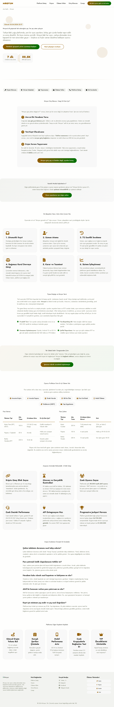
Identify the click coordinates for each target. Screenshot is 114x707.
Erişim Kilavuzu (11, 90)
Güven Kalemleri (28, 90)
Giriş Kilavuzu (73, 3)
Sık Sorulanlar (92, 90)
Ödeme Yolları (61, 3)
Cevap (82, 3)
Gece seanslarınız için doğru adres (57, 195)
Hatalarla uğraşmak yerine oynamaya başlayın (21, 47)
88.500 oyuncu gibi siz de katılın (99, 3)
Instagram (63, 683)
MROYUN (8, 3)
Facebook (63, 685)
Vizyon (51, 3)
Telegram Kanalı (65, 688)
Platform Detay (41, 3)
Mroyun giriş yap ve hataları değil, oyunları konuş (57, 160)
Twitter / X (63, 680)
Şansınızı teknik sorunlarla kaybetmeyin (57, 365)
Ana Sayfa (5, 9)
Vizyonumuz (44, 90)
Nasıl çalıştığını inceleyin (52, 47)
